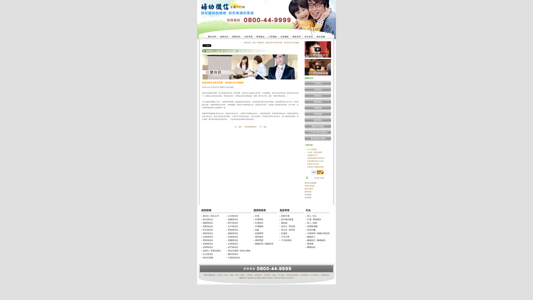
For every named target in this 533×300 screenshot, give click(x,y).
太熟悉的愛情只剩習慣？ (316, 158)
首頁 (254, 43)
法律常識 (248, 37)
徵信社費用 (309, 189)
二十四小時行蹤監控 (318, 132)
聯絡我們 (297, 37)
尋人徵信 (281, 275)
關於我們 (212, 37)
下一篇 (263, 127)
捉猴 (231, 275)
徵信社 (307, 183)
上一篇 (238, 127)
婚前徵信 (318, 120)
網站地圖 (321, 37)
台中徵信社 (315, 275)
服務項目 (224, 37)
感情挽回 (318, 102)
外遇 (237, 275)
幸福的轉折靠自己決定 (315, 161)
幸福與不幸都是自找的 (315, 167)
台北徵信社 (304, 275)
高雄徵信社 (325, 275)
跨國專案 (318, 108)
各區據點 (285, 37)
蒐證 (274, 275)
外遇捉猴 (318, 114)
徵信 (306, 195)
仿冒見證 (267, 275)
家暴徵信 (318, 95)
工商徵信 (318, 83)
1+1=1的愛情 (312, 149)
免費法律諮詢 (310, 186)
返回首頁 (309, 37)
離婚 (242, 275)
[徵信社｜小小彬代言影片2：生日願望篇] (318, 76)
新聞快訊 (236, 37)
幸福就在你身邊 (313, 164)
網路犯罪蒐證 (318, 126)
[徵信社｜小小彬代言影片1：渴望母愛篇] (318, 58)
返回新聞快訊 (251, 127)
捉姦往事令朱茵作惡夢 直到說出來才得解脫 (282, 43)
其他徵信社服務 (318, 138)
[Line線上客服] (318, 178)
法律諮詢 (318, 89)
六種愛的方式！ (313, 155)
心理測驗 (272, 37)
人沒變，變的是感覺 (314, 152)
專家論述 (260, 37)
